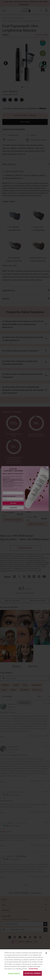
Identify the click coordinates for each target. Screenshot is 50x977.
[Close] (46, 953)
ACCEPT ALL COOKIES (32, 973)
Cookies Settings (14, 973)
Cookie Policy (33, 969)
